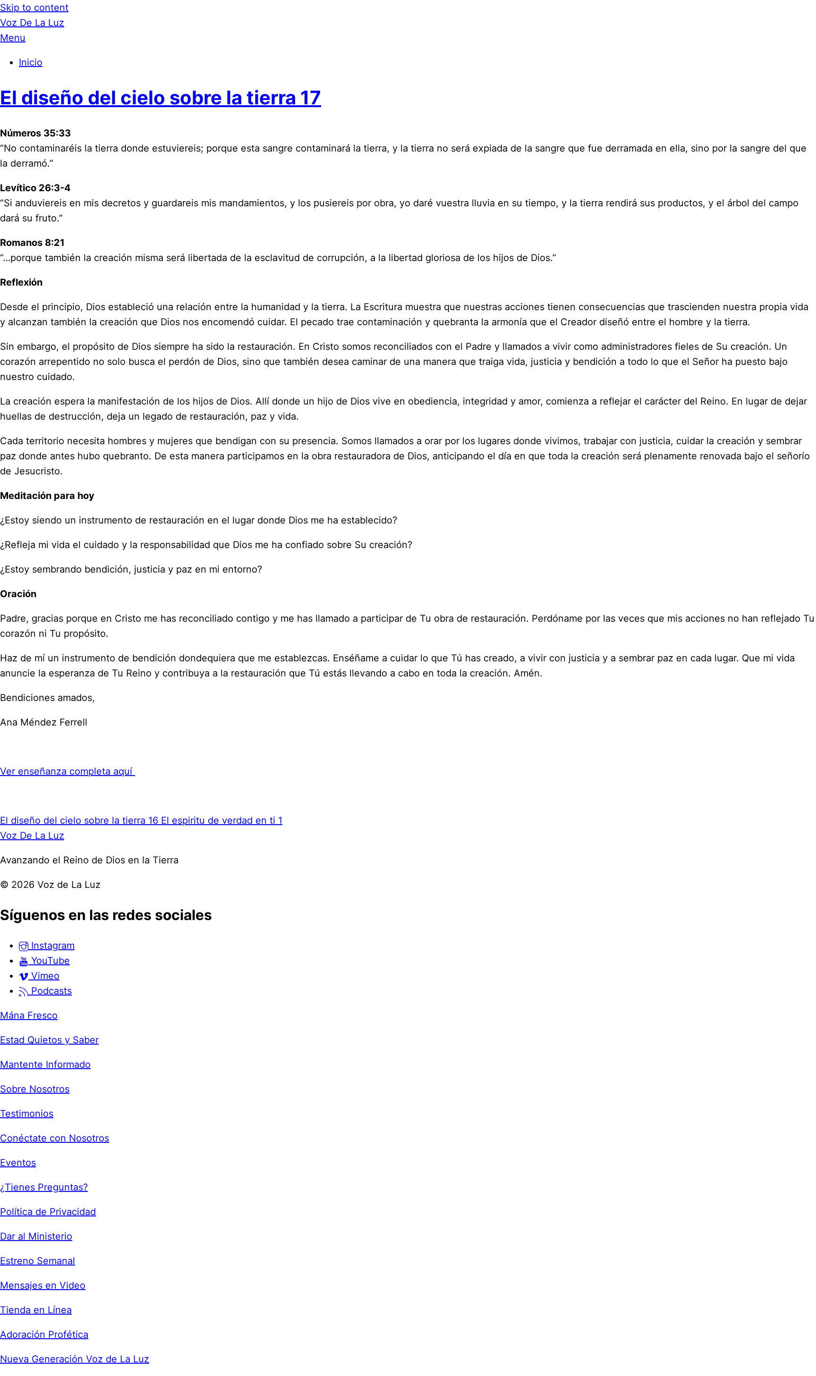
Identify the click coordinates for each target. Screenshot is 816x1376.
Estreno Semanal (37, 1260)
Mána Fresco (29, 1015)
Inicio (30, 62)
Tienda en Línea (36, 1310)
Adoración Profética (44, 1334)
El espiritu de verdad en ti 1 (220, 820)
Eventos (18, 1162)
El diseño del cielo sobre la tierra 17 (160, 97)
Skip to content (34, 7)
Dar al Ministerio (36, 1236)
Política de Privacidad (48, 1211)
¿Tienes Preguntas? (44, 1187)
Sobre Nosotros (34, 1089)
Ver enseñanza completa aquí (67, 771)
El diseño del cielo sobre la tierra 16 (79, 820)
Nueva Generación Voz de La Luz (74, 1359)
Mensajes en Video (42, 1285)
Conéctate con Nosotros (54, 1138)
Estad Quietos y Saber (49, 1040)
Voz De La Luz (32, 22)
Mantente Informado (45, 1064)
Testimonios (26, 1113)
